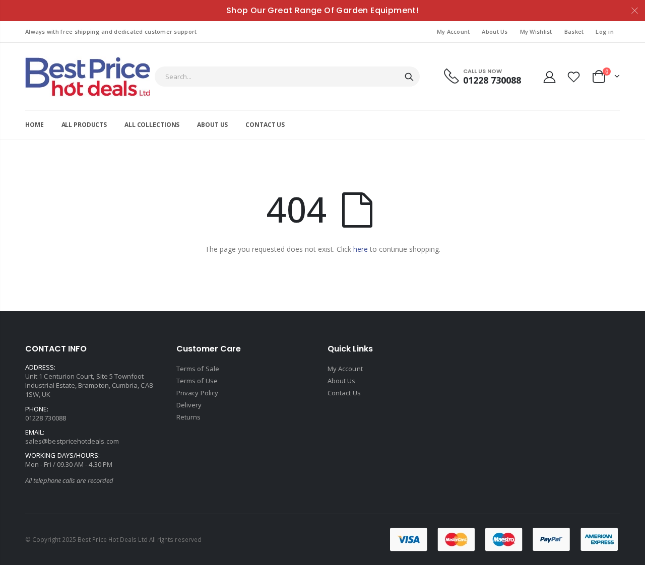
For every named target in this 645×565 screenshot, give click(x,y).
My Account (453, 31)
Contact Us (344, 392)
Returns (188, 416)
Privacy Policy (197, 392)
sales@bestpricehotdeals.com (72, 441)
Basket (574, 31)
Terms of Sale (197, 368)
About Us (494, 31)
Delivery (189, 404)
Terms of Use (197, 380)
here (360, 249)
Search (409, 76)
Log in (605, 31)
